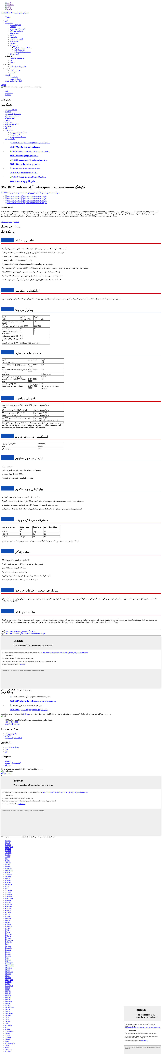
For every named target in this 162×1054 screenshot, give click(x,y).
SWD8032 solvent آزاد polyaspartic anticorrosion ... (33, 701)
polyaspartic (14, 41)
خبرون (12, 62)
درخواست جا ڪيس (17, 58)
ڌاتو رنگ (13, 43)
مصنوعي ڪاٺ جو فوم (22, 52)
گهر (6, 21)
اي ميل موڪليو (6, 773)
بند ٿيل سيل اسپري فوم (22, 48)
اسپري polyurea (15, 25)
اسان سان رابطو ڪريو (13, 81)
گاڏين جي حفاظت (16, 39)
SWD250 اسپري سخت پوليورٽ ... (25, 164)
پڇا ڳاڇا (26, 714)
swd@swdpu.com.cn (12, 724)
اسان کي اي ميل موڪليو (10, 222)
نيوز (6, 751)
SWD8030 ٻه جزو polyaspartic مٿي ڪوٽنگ (21, 631)
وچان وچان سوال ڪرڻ (18, 66)
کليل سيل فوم (19, 50)
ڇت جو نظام (14, 33)
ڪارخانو (13, 73)
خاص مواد (13, 37)
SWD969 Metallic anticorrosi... (23, 173)
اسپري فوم (14, 45)
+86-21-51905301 (11, 722)
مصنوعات (9, 23)
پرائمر (12, 35)
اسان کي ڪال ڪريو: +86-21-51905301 (15, 13)
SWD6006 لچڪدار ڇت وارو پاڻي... (25, 147)
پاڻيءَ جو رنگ (14, 54)
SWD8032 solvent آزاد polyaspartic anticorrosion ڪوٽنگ (26, 633)
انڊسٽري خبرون (15, 79)
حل (11, 60)
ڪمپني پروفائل (15, 70)
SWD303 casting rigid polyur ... (24, 155)
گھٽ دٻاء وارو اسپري (17, 29)
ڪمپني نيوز (14, 77)
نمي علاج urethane (16, 31)
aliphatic (13, 27)
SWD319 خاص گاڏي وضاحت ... (23, 181)
